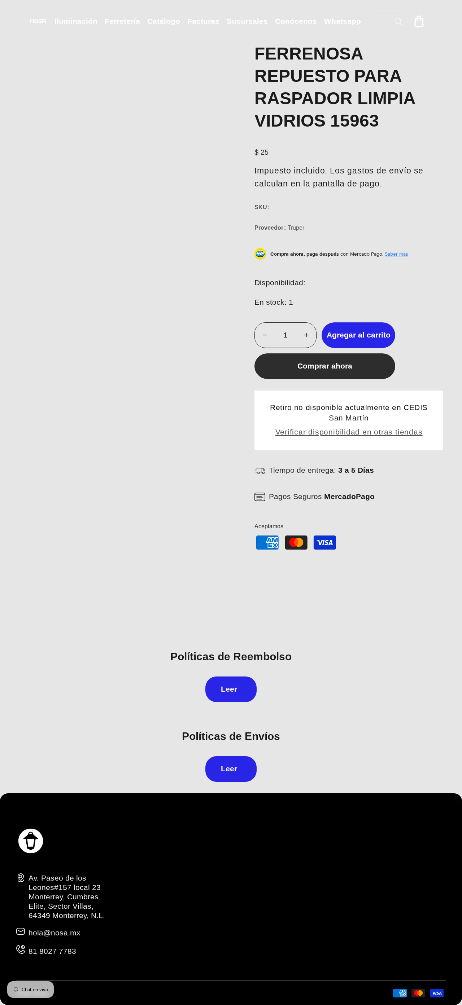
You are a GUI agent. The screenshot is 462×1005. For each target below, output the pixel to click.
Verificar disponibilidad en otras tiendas (349, 432)
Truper (296, 228)
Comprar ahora (324, 366)
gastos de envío (379, 170)
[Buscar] (399, 21)
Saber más (396, 253)
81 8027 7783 (52, 951)
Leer (229, 689)
